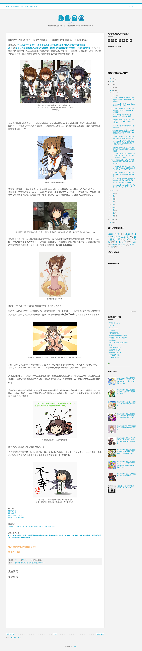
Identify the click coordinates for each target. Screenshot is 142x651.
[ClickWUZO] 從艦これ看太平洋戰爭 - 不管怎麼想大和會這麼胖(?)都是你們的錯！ (123, 149)
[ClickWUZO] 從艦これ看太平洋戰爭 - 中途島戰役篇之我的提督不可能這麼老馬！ (36, 535)
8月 (113, 196)
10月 (113, 190)
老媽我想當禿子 (114, 333)
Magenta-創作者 (118, 245)
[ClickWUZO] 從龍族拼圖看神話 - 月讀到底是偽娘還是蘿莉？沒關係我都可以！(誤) (126, 415)
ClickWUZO (41, 563)
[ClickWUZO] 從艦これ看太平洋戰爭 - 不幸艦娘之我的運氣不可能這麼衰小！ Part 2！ (123, 161)
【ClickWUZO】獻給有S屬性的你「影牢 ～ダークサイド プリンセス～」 (123, 186)
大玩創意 (112, 330)
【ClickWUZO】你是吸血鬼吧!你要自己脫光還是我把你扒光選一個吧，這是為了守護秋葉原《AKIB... (123, 180)
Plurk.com (133, 311)
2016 (111, 81)
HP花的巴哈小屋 (114, 350)
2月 (113, 213)
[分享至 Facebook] (39, 560)
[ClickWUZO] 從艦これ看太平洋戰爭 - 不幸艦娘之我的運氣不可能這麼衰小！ (123, 174)
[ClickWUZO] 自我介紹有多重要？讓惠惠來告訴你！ (126, 475)
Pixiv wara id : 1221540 (16, 517)
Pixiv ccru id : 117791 (15, 515)
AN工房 (111, 325)
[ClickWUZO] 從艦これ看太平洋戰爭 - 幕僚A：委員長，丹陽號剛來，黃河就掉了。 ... (123, 99)
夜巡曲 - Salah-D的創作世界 (118, 335)
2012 (111, 219)
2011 (111, 222)
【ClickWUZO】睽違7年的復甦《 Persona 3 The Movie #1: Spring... (122, 115)
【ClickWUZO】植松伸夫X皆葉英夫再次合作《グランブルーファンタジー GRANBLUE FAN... (123, 155)
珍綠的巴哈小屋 (114, 355)
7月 (113, 199)
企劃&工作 (15, 6)
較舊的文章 (100, 634)
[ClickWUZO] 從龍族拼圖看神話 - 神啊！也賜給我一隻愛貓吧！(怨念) (126, 391)
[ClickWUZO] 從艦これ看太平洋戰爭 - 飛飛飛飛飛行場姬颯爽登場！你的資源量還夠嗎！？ (123, 131)
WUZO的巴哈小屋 (115, 347)
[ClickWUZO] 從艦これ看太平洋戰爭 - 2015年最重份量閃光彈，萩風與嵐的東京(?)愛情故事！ (126, 440)
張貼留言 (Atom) (16, 638)
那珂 (22, 563)
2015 (111, 84)
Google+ (129, 6)
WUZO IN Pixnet (114, 323)
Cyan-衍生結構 (120, 236)
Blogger (74, 646)
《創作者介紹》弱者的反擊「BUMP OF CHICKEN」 (125, 487)
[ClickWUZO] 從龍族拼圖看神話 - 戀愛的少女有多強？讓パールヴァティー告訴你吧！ (126, 451)
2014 (111, 87)
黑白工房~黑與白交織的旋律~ (118, 343)
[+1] (10, 549)
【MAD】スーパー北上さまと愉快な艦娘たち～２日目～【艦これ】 (31, 526)
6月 (113, 201)
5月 (113, 204)
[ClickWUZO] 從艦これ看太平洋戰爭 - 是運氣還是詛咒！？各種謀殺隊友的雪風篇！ (123, 110)
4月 (113, 207)
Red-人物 (121, 242)
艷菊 (110, 345)
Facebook (136, 6)
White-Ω (133, 245)
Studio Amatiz (113, 328)
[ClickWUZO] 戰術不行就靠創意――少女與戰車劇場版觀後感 (126, 427)
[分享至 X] (37, 560)
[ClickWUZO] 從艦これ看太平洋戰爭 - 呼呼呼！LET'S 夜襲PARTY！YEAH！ (123, 121)
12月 (113, 92)
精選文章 (24, 6)
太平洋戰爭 (17, 563)
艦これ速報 (12, 513)
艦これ (35, 563)
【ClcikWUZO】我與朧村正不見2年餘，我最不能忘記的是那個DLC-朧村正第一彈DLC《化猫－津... (123, 168)
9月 (113, 193)
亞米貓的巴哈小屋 (115, 352)
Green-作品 (114, 233)
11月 (113, 95)
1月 (113, 216)
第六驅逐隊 (27, 563)
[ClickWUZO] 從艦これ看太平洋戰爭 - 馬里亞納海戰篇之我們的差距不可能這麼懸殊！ (53, 48)
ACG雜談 (33, 6)
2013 (111, 90)
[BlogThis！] (34, 560)
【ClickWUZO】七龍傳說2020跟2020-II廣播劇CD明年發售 (123, 105)
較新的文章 (10, 634)
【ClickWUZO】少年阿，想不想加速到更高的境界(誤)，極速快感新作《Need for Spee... (123, 142)
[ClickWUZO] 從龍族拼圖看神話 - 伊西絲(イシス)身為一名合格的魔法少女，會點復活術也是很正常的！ (126, 380)
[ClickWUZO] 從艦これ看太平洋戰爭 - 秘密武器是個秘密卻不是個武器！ (123, 137)
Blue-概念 (130, 233)
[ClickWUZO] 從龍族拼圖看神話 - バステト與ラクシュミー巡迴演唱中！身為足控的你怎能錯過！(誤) (126, 464)
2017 (111, 79)
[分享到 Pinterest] (41, 560)
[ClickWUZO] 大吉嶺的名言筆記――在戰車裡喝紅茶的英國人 (126, 403)
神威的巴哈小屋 (114, 357)
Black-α (118, 247)
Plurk (132, 6)
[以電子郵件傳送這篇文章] (32, 560)
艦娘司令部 (12, 511)
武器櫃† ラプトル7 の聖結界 (118, 338)
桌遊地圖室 (113, 340)
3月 (113, 210)
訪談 (112, 247)
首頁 (7, 6)
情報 (134, 242)
